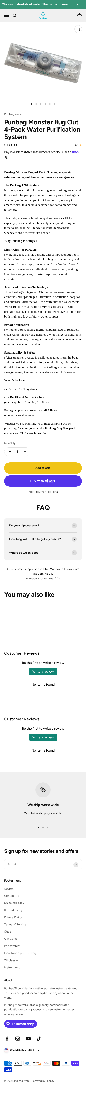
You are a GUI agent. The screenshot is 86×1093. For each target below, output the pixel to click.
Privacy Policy (13, 917)
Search (9, 888)
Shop (7, 931)
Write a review (43, 671)
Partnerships (12, 946)
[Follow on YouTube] (28, 1039)
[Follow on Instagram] (17, 1039)
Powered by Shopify (43, 1080)
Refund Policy (13, 910)
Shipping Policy (14, 903)
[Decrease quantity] (9, 452)
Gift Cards (11, 938)
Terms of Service (15, 924)
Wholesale (11, 960)
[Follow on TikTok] (39, 1039)
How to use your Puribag (20, 953)
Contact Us (11, 896)
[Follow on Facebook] (7, 1039)
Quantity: (10, 443)
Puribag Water (13, 114)
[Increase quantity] (25, 452)
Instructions (12, 967)
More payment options (43, 492)
